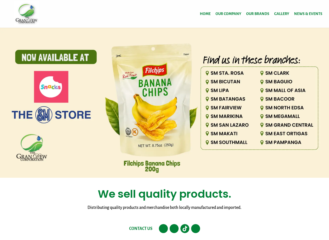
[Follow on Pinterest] (184, 228)
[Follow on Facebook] (163, 228)
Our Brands (257, 14)
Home (205, 14)
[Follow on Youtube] (195, 228)
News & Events (308, 14)
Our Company (228, 14)
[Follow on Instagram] (174, 228)
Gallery (281, 14)
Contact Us (140, 228)
